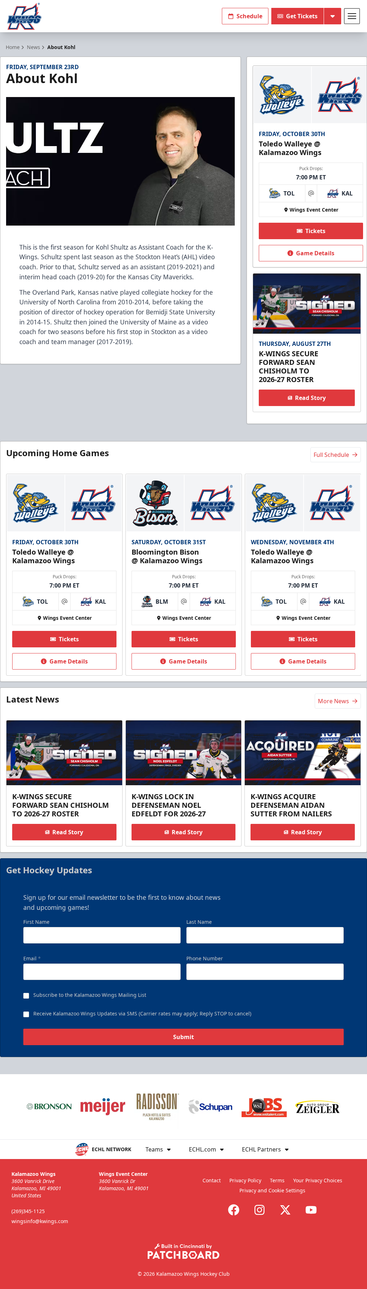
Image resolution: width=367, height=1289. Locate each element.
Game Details (315, 253)
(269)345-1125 (28, 1211)
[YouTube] (311, 1210)
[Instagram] (259, 1210)
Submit (183, 1037)
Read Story (310, 398)
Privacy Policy (245, 1180)
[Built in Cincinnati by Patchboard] (183, 1251)
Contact (211, 1180)
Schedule (249, 16)
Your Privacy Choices (317, 1180)
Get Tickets (302, 16)
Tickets (315, 231)
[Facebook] (234, 1210)
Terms (277, 1180)
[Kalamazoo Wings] (24, 16)
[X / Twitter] (285, 1210)
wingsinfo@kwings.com (39, 1221)
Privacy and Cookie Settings (272, 1190)
